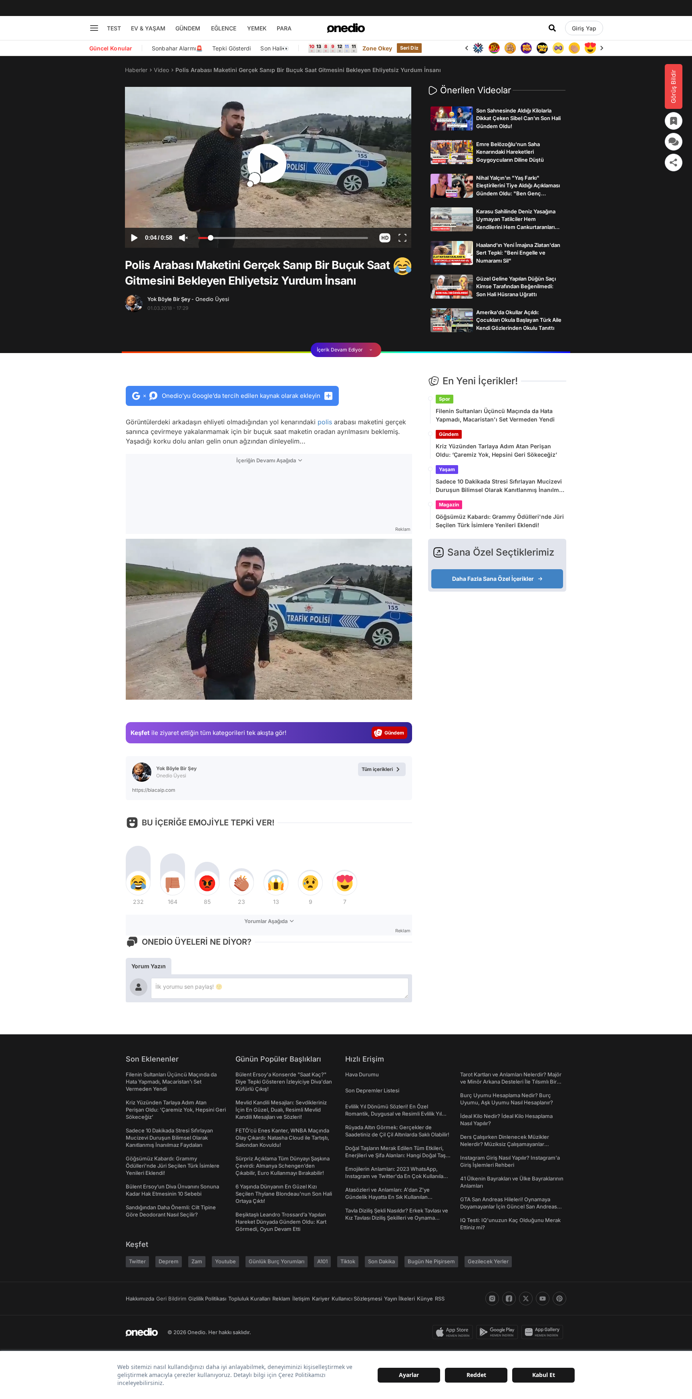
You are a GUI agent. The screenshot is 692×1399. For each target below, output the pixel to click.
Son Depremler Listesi (372, 1090)
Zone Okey (377, 48)
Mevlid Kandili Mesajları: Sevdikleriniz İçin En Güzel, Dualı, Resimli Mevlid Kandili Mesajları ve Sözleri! (281, 1109)
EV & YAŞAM (148, 28)
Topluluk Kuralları (249, 1298)
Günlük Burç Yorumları (276, 1261)
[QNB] (478, 48)
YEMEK (257, 28)
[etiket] (402, 266)
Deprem (169, 1261)
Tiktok (347, 1261)
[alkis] (574, 48)
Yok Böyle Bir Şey (188, 299)
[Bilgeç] (510, 48)
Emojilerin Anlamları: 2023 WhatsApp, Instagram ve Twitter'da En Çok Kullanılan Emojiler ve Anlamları (396, 1176)
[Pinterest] (559, 1298)
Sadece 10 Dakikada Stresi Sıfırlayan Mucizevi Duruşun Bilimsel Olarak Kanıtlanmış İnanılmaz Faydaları (500, 486)
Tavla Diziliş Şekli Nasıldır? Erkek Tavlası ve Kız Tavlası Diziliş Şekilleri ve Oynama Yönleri (396, 1217)
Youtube (225, 1261)
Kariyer (321, 1298)
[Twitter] (526, 1298)
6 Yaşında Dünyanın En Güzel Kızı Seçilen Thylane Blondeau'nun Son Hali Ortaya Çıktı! (283, 1193)
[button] (384, 238)
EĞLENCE (223, 28)
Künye (425, 1298)
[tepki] (138, 883)
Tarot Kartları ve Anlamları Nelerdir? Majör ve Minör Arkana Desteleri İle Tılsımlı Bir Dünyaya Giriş (510, 1081)
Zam (196, 1261)
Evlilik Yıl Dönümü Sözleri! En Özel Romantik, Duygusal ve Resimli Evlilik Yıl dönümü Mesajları (393, 1113)
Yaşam (447, 469)
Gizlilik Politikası (207, 1298)
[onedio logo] (346, 28)
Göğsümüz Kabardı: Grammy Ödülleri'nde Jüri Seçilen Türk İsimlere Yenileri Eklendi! (500, 520)
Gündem (449, 434)
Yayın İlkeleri (399, 1298)
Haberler (136, 69)
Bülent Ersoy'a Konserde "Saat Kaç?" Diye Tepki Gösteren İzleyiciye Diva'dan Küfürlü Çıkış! (283, 1081)
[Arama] (552, 28)
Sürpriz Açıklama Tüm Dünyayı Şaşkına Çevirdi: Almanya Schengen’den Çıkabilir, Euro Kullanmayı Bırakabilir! (282, 1165)
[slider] (283, 239)
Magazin (449, 505)
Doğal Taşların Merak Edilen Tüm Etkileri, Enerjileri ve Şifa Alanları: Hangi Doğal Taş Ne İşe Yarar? (395, 1155)
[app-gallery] (543, 1332)
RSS (440, 1298)
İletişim (301, 1298)
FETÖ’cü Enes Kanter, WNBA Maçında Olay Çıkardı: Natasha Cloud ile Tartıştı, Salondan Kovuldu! (282, 1137)
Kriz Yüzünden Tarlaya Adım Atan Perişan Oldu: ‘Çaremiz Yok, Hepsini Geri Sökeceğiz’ (496, 450)
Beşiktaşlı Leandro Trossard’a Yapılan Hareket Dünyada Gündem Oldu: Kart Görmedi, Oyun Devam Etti (280, 1221)
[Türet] (494, 48)
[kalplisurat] (590, 48)
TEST (114, 28)
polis (325, 422)
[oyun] (558, 48)
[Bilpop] (526, 48)
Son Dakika (381, 1261)
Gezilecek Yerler (488, 1261)
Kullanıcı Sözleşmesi (357, 1298)
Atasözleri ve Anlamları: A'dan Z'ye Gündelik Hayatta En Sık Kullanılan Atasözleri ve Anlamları (387, 1196)
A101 (322, 1261)
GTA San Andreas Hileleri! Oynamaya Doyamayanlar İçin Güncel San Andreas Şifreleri (508, 1206)
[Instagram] (492, 1298)
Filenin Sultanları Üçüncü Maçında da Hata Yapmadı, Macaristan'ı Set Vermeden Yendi (495, 415)
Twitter (137, 1261)
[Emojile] (542, 48)
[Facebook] (509, 1298)
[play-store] (498, 1332)
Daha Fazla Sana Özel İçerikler (493, 578)
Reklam (281, 1298)
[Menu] (94, 28)
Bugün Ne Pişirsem (431, 1261)
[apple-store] (454, 1332)
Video (161, 69)
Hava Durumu (362, 1074)
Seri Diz (409, 48)
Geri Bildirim (171, 1298)
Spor (444, 399)
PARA (284, 28)
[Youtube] (542, 1298)
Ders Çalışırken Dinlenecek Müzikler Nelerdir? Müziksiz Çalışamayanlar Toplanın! (504, 1144)
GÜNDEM (187, 28)
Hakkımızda (140, 1298)
